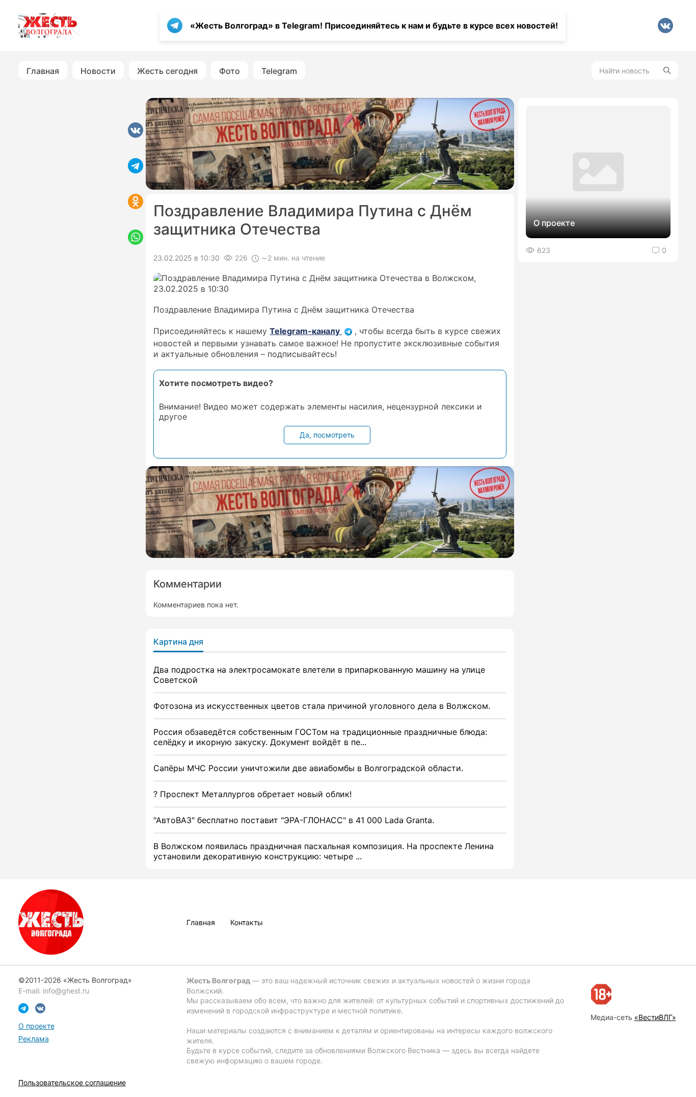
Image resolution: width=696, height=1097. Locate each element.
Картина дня (178, 641)
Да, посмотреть (327, 434)
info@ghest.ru (66, 990)
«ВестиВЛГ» (655, 1017)
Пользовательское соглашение (72, 1082)
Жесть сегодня (167, 71)
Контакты (246, 922)
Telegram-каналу (306, 331)
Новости (98, 71)
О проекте (36, 1026)
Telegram (279, 71)
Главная (42, 71)
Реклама (33, 1038)
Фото (229, 71)
